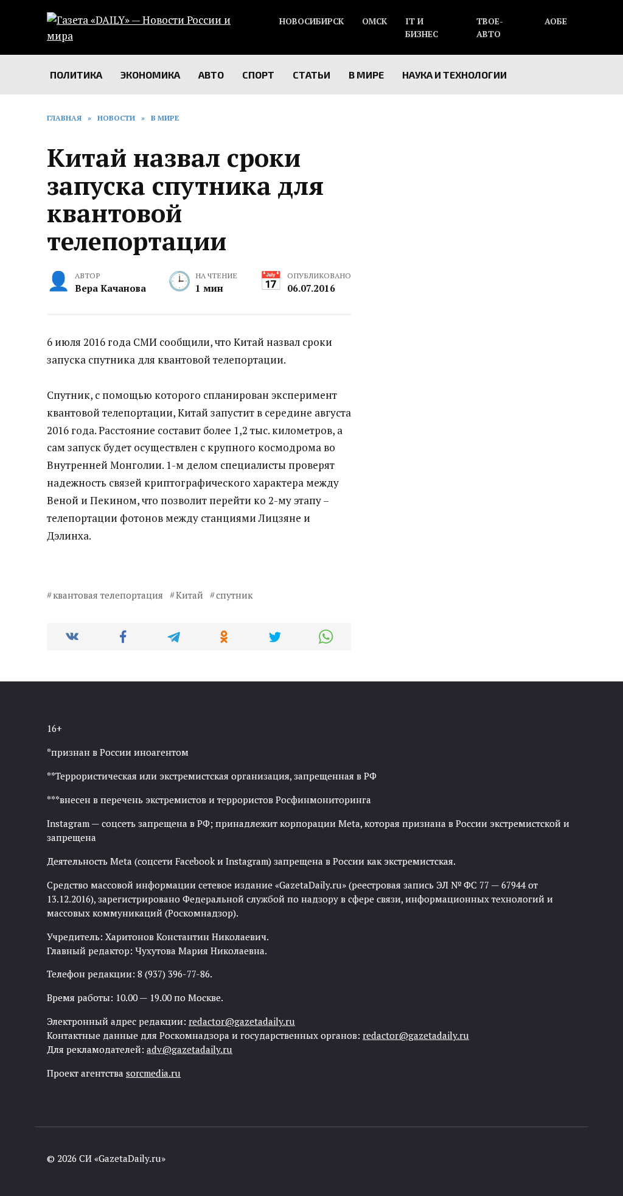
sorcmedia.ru (153, 1073)
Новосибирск (311, 21)
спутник (234, 595)
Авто (211, 74)
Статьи (311, 74)
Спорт (258, 74)
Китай (189, 595)
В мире (366, 74)
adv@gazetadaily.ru (189, 1049)
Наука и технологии (454, 74)
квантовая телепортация (108, 595)
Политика (76, 74)
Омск (374, 21)
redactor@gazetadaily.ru (242, 1021)
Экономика (150, 74)
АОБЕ (556, 21)
